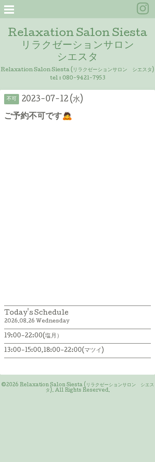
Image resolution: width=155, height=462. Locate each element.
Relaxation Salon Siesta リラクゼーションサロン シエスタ (77, 45)
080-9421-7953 (83, 78)
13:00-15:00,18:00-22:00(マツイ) (54, 350)
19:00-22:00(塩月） (33, 336)
